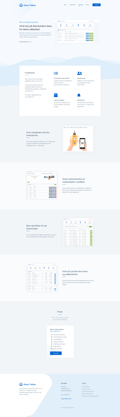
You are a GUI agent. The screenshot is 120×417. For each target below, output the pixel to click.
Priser (87, 5)
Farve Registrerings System (61, 78)
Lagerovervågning (59, 100)
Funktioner (73, 5)
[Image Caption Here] (78, 139)
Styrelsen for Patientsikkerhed (90, 396)
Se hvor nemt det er (24, 42)
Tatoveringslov (86, 387)
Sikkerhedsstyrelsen (87, 394)
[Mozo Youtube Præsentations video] (76, 32)
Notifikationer (81, 100)
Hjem (65, 5)
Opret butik (56, 353)
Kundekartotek (81, 78)
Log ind (96, 5)
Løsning (80, 5)
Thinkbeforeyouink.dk (88, 391)
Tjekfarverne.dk (86, 389)
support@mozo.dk (66, 399)
